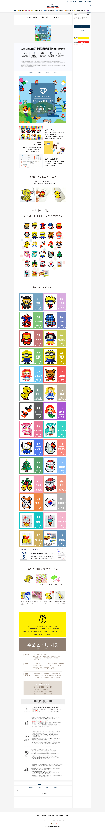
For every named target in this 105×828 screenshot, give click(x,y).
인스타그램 (98, 9)
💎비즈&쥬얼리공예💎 (60, 10)
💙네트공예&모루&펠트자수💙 (50, 10)
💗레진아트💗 (27, 10)
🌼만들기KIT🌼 (21, 10)
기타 (71, 13)
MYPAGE (75, 1)
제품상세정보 (31, 72)
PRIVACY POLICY (59, 815)
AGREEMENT (51, 815)
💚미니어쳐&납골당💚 (39, 10)
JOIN (71, 1)
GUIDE (67, 815)
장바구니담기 (81, 30)
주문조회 (89, 1)
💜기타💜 (89, 10)
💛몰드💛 (32, 10)
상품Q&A (55, 72)
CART (85, 1)
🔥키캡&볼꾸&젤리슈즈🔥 (70, 10)
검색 (90, 5)
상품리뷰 (47, 72)
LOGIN (67, 1)
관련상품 (39, 72)
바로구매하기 (81, 26)
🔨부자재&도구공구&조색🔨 (81, 10)
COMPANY (43, 815)
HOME (69, 13)
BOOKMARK (80, 1)
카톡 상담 (98, 6)
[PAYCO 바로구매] (83, 42)
